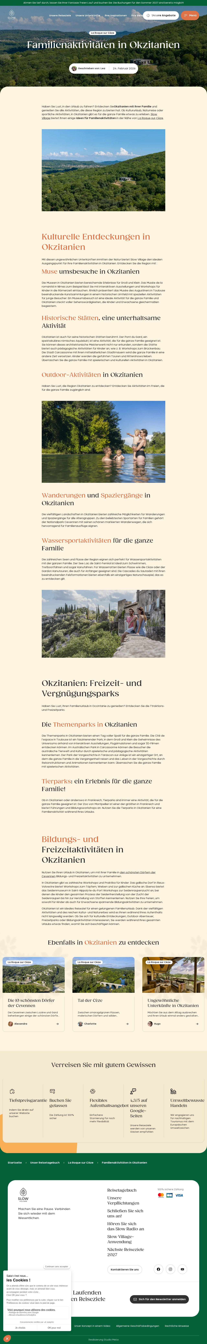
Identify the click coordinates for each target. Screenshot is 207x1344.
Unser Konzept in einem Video (92, 1326)
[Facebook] (158, 1269)
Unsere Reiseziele (60, 16)
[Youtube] (182, 1269)
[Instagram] (170, 1269)
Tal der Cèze (90, 1000)
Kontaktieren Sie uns (125, 1269)
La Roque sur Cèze (80, 1162)
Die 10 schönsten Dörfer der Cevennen (31, 1003)
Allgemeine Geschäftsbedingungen (137, 1326)
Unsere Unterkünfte (88, 16)
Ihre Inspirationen (116, 16)
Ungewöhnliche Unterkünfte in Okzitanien (173, 1003)
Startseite (15, 1162)
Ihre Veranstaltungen (144, 16)
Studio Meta (111, 1340)
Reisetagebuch (121, 1190)
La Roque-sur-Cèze (150, 118)
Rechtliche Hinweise (177, 1326)
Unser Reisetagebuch (45, 1162)
